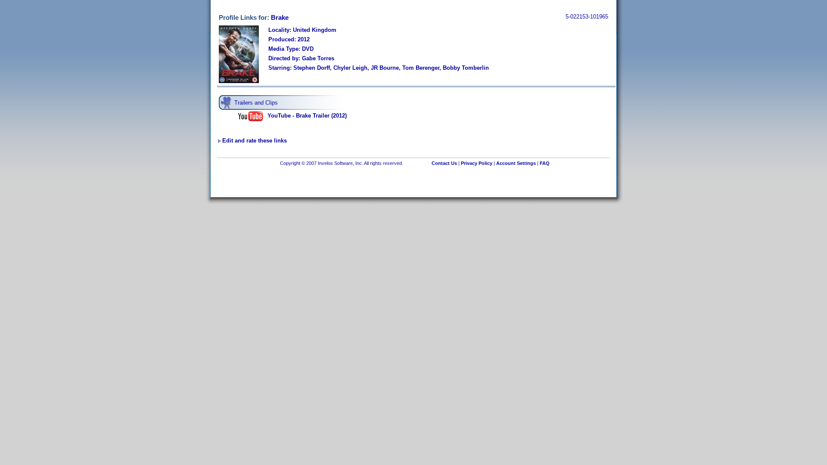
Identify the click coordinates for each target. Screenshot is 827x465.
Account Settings (516, 163)
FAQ (545, 163)
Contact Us (444, 163)
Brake (280, 17)
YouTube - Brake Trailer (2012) (307, 115)
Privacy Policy (476, 163)
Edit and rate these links (254, 140)
